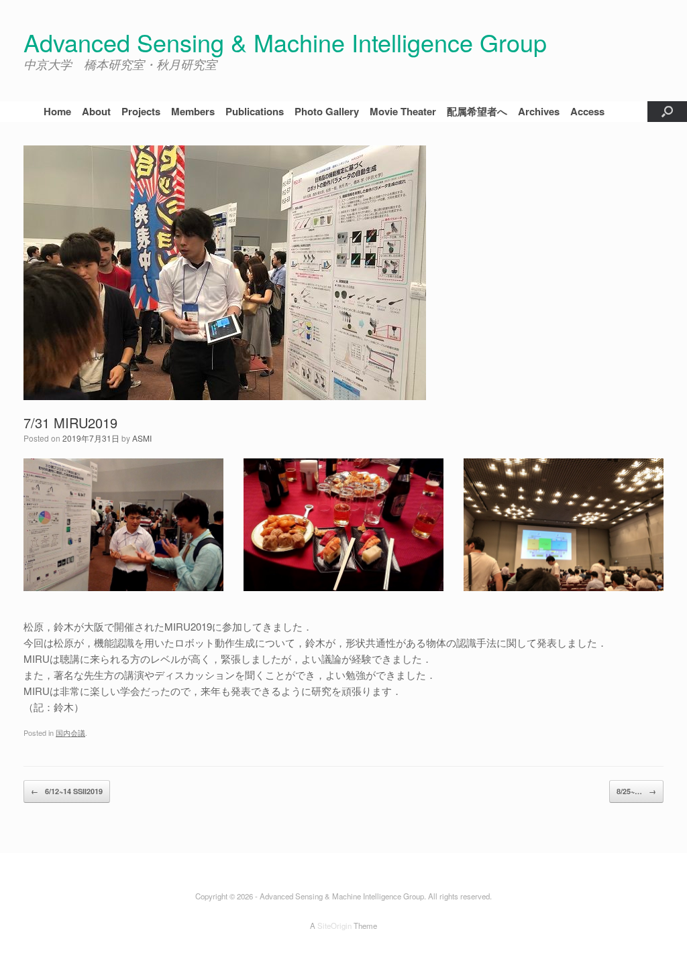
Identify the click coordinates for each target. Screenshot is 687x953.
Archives (539, 111)
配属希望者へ (477, 111)
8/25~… (636, 791)
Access (587, 111)
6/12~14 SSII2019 (67, 791)
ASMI (142, 438)
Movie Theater (403, 111)
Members (193, 111)
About (96, 111)
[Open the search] (667, 112)
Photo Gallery (327, 111)
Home (57, 111)
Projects (140, 111)
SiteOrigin (334, 925)
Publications (254, 111)
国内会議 (70, 732)
